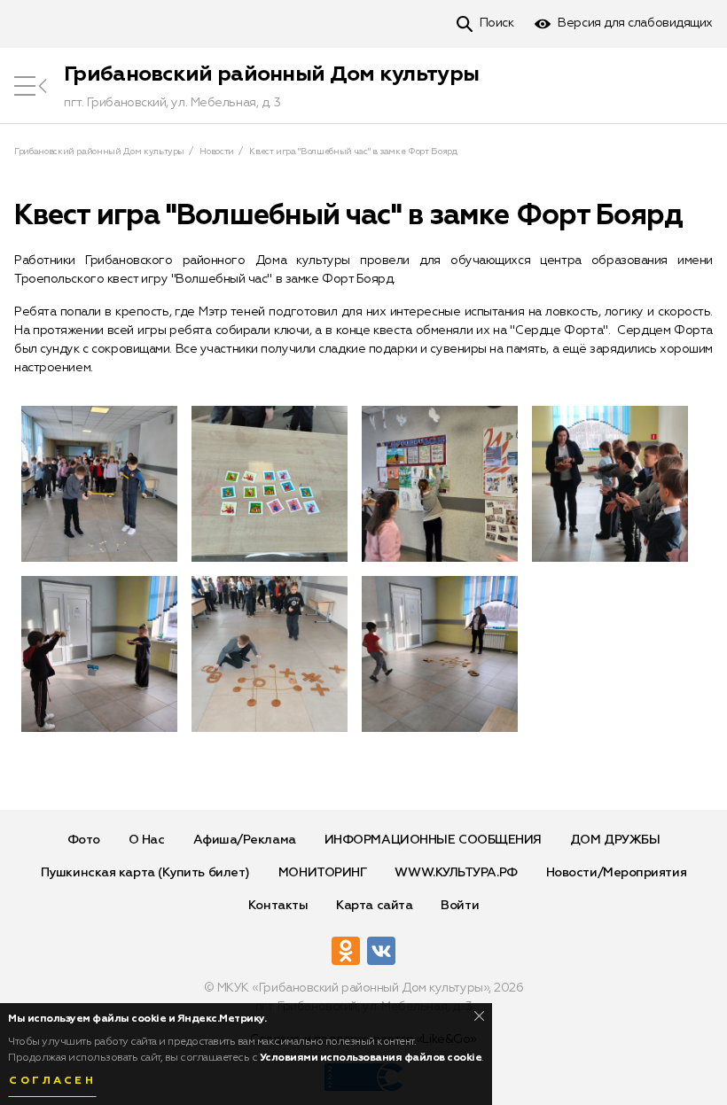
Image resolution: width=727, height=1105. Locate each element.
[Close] (479, 1016)
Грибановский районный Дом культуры (271, 74)
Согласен (52, 1081)
